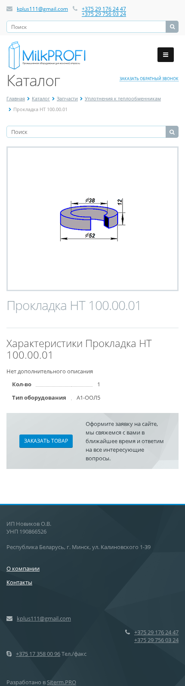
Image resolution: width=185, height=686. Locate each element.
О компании (23, 568)
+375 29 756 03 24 (104, 14)
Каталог (41, 98)
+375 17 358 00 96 (38, 654)
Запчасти (67, 98)
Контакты (19, 582)
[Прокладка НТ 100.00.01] (93, 219)
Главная (15, 98)
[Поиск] (172, 27)
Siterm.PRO (61, 682)
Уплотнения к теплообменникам (123, 98)
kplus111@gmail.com (42, 8)
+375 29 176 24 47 (104, 8)
